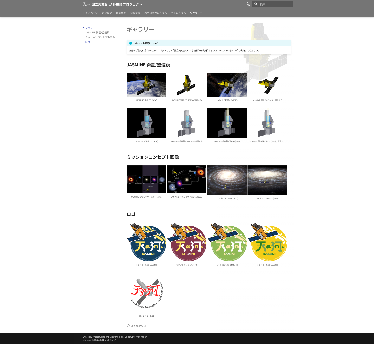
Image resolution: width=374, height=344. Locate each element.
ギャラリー (196, 12)
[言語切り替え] (248, 4)
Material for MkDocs (104, 340)
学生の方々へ (178, 12)
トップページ (90, 12)
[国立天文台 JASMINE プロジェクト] (86, 4)
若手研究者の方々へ (155, 12)
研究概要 (107, 12)
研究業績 (135, 12)
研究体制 (121, 12)
